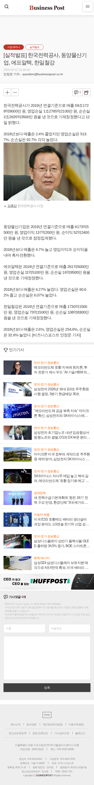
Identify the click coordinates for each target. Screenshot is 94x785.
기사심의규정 (61, 733)
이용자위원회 (76, 724)
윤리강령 (31, 724)
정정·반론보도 (40, 733)
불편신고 (80, 733)
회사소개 (15, 724)
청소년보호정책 (17, 733)
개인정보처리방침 (53, 724)
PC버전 (47, 715)
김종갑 (12, 206)
